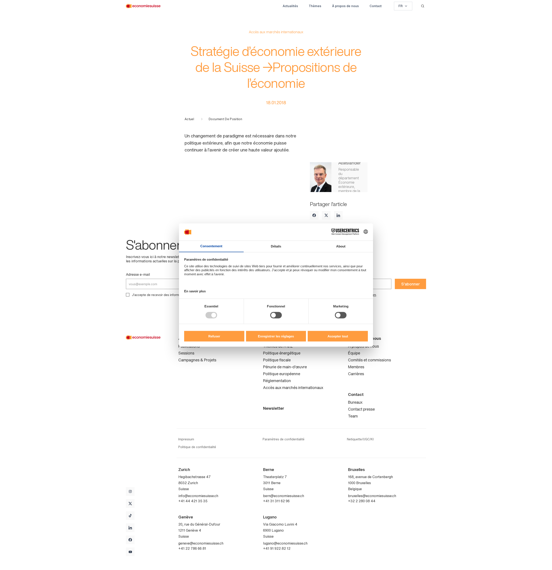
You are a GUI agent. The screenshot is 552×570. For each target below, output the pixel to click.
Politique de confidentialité (197, 447)
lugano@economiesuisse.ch (285, 543)
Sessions (186, 353)
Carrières (356, 373)
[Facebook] (314, 215)
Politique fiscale (277, 360)
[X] (326, 215)
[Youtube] (130, 552)
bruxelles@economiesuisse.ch (372, 495)
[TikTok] (130, 515)
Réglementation (277, 380)
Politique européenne (281, 373)
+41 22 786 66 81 (192, 548)
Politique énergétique (281, 353)
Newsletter (273, 408)
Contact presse (361, 409)
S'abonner (410, 284)
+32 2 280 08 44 (361, 501)
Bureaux (355, 402)
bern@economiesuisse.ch (283, 495)
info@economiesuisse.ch (198, 495)
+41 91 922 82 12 (276, 548)
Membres (356, 367)
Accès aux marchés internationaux (293, 387)
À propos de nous (345, 6)
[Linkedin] (338, 215)
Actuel (189, 119)
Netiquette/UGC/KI (360, 439)
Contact (376, 6)
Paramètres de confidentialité (283, 439)
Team (353, 416)
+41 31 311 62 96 (276, 501)
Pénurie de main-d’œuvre (285, 367)
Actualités (290, 6)
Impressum (186, 439)
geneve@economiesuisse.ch (200, 543)
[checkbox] (127, 294)
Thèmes (315, 6)
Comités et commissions (369, 360)
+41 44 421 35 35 (192, 501)
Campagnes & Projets (197, 360)
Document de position (225, 119)
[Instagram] (130, 491)
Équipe (354, 353)
